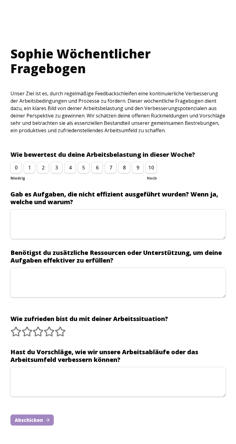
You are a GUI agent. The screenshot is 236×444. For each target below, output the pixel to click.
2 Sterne (23, 329)
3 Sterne (34, 329)
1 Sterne (12, 329)
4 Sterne (45, 329)
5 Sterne (56, 329)
